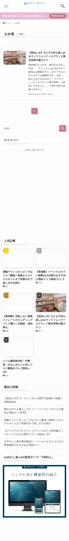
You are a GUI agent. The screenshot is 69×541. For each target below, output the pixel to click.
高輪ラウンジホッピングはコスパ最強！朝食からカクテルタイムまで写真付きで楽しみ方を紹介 (34, 422)
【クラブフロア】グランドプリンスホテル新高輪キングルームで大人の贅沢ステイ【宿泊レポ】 (34, 432)
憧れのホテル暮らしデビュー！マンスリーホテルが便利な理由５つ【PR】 (34, 411)
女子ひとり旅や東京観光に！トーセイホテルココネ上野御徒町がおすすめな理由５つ (34, 443)
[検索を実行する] (62, 128)
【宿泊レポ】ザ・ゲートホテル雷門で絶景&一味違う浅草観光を (33, 400)
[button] (63, 6)
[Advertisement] (34, 194)
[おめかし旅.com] (34, 6)
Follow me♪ (57, 16)
